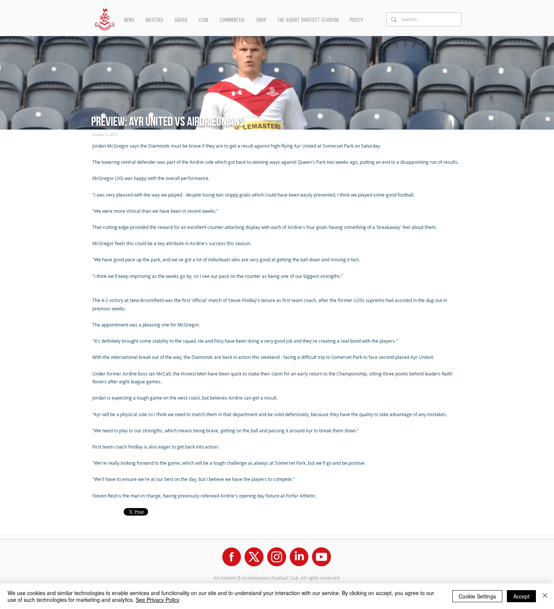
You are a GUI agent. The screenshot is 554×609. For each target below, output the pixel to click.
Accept (521, 596)
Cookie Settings (477, 596)
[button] (129, 20)
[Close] (544, 596)
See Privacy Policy (157, 599)
